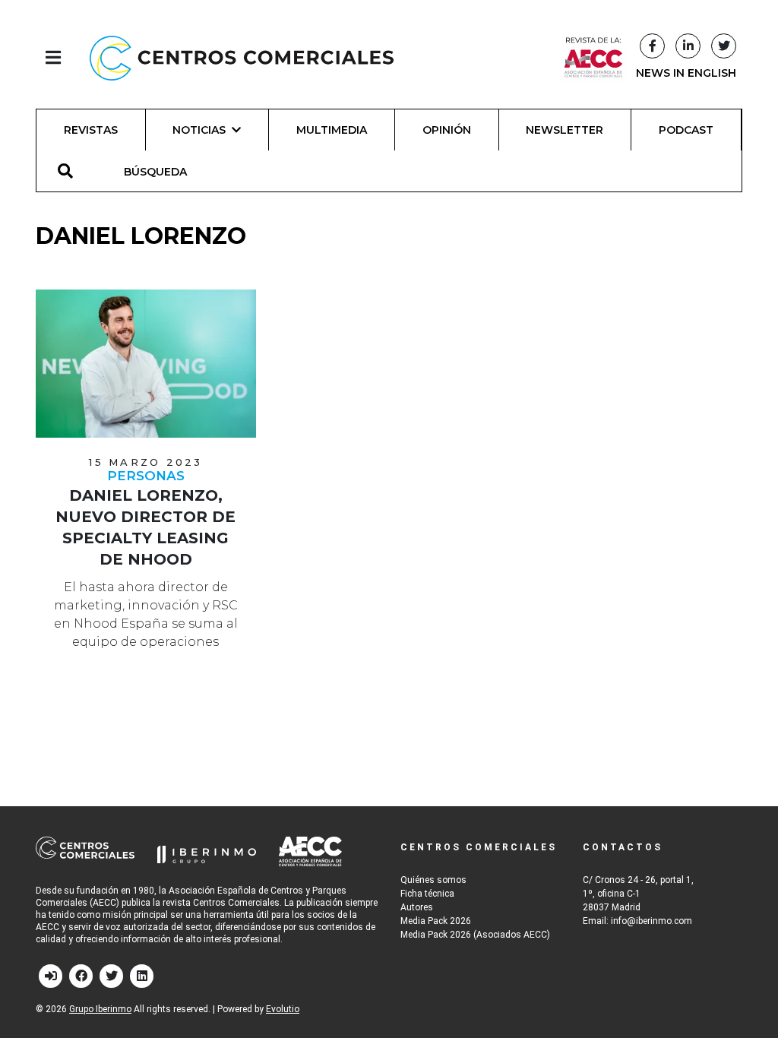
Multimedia (331, 130)
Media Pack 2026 (435, 921)
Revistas (91, 130)
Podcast (686, 130)
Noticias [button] (199, 130)
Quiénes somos (433, 880)
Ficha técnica (427, 893)
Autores (416, 907)
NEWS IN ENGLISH (686, 73)
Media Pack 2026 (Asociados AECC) (475, 934)
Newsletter (564, 130)
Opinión (446, 130)
